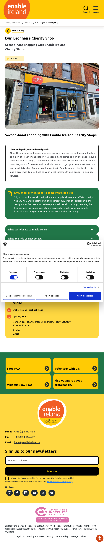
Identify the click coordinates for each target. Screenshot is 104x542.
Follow (9, 487)
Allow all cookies (85, 296)
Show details (89, 287)
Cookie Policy (62, 536)
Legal (18, 536)
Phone (8, 431)
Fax (7, 437)
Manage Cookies (78, 536)
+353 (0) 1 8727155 (24, 431)
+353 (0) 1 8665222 (24, 437)
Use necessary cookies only (19, 296)
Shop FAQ (13, 368)
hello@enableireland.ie (27, 442)
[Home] (11, 9)
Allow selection (52, 296)
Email (8, 442)
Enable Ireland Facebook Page (28, 310)
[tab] (52, 229)
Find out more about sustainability (68, 382)
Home (7, 23)
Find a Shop (28, 23)
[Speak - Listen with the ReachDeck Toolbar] (99, 538)
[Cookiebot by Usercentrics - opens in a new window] (89, 244)
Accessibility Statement (33, 536)
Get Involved (17, 23)
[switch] (39, 277)
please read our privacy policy (59, 482)
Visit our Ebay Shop (19, 384)
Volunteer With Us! (67, 368)
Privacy (50, 536)
